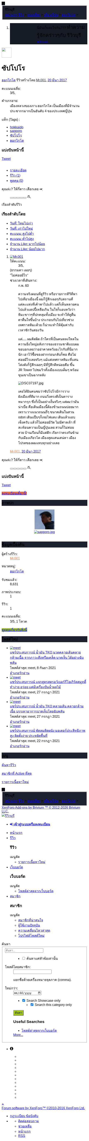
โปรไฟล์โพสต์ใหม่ (31, 935)
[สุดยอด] (24, 197)
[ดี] (21, 197)
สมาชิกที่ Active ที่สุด (17, 773)
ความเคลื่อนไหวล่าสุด (34, 930)
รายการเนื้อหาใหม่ (15, 782)
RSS (21, 1135)
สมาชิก (15, 896)
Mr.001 (41, 80)
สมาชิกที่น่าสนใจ (30, 920)
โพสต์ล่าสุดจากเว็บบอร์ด (35, 891)
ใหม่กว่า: (11, 988)
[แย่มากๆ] (11, 197)
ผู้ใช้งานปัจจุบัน (29, 925)
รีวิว (13, 838)
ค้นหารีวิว (9, 765)
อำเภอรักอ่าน (19, 673)
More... (18, 1035)
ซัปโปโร (16, 135)
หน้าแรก (16, 832)
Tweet (6, 158)
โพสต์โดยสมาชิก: (17, 967)
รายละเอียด (18, 170)
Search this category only (53, 1004)
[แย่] (15, 197)
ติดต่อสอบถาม (28, 1121)
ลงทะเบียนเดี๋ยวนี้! (14, 493)
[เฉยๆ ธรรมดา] (18, 197)
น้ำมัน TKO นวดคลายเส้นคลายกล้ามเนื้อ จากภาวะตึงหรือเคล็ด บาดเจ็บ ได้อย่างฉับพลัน (47, 657)
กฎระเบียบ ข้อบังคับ (24, 1116)
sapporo (16, 131)
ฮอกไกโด (9, 80)
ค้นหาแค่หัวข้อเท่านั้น (42, 958)
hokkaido (16, 127)
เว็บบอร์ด (16, 867)
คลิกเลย (42, 42)
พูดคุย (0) (16, 180)
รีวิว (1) (15, 175)
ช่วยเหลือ (25, 1126)
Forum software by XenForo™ (43, 1108)
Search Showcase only (43, 1000)
